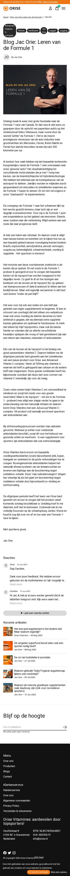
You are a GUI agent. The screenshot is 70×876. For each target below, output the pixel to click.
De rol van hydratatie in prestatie (32, 657)
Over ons (8, 761)
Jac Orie (44, 30)
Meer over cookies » (59, 872)
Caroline (14, 591)
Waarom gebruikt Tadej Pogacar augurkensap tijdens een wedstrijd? (39, 672)
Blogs (6, 771)
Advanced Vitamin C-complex (9, 30)
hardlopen (33, 30)
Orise (12, 564)
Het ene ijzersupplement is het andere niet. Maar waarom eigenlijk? (38, 630)
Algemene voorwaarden (16, 801)
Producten (9, 766)
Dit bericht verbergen (39, 872)
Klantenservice (11, 790)
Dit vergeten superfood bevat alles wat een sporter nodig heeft (38, 644)
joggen (52, 30)
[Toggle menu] (63, 8)
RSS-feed (39, 857)
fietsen (21, 30)
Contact (7, 777)
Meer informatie (50, 1)
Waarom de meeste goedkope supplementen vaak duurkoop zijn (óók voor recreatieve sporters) (39, 688)
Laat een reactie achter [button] (36, 613)
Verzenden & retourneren (17, 811)
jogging (63, 30)
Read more (16, 584)
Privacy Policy (11, 806)
